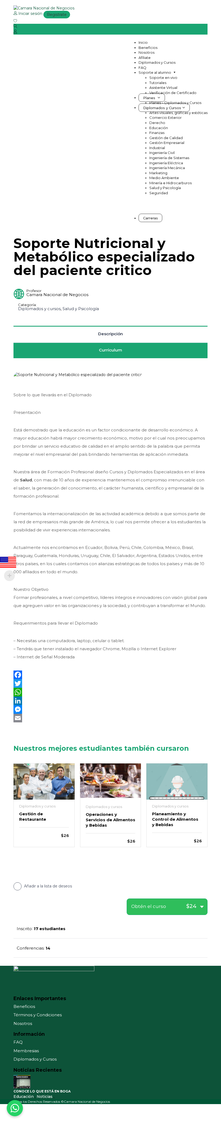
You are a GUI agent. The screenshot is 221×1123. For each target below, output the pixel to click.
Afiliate (145, 57)
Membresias (26, 1050)
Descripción (110, 333)
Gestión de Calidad (166, 138)
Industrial (157, 148)
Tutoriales (157, 83)
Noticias (45, 1096)
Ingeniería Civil (162, 152)
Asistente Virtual (163, 87)
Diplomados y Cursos (157, 62)
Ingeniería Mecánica (167, 168)
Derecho (157, 122)
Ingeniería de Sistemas (169, 158)
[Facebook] (110, 675)
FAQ (142, 67)
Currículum (110, 350)
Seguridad (158, 193)
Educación (158, 128)
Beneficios (148, 47)
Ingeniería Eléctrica (166, 163)
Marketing (158, 173)
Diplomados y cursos (39, 308)
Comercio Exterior (165, 117)
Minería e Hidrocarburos (170, 183)
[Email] (110, 718)
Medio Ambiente (164, 178)
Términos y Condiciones (37, 1014)
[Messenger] (110, 709)
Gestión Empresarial (166, 142)
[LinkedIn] (110, 700)
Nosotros (146, 52)
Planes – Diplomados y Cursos (175, 102)
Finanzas (156, 132)
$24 (191, 906)
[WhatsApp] (110, 692)
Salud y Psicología (165, 188)
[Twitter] (110, 683)
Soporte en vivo (163, 77)
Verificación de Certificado (172, 92)
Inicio (143, 42)
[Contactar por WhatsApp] (15, 1108)
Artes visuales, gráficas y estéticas (178, 112)
